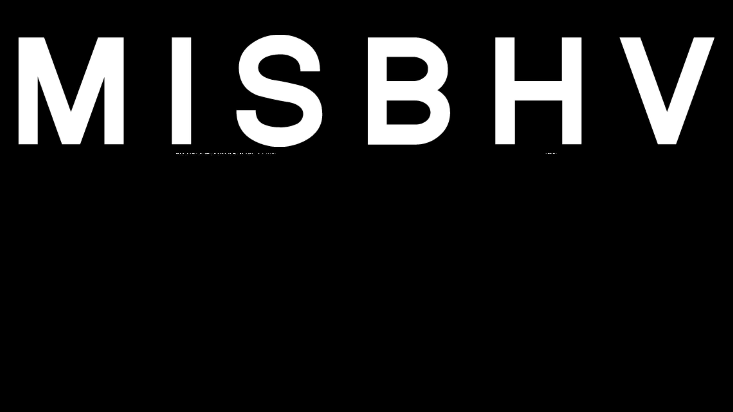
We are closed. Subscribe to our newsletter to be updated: (215, 153)
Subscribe (551, 153)
